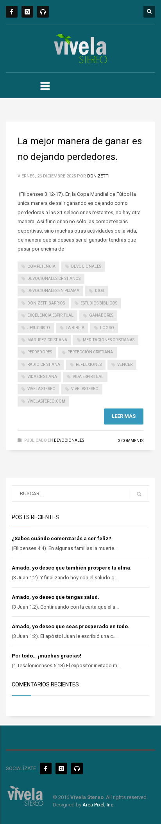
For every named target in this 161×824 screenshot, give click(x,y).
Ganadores (101, 315)
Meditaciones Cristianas (108, 340)
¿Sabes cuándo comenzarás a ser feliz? (61, 538)
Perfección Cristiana (90, 352)
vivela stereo (41, 389)
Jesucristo (38, 328)
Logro (107, 328)
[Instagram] (27, 12)
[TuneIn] (43, 12)
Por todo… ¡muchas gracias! (46, 656)
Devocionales (69, 440)
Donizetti (98, 176)
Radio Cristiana (43, 364)
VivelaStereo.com (46, 401)
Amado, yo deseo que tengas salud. (55, 597)
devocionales (86, 266)
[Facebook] (12, 12)
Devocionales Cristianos (53, 278)
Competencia (41, 266)
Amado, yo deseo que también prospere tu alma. (72, 568)
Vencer (124, 364)
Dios (99, 290)
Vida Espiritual (88, 376)
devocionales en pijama (53, 290)
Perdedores (39, 352)
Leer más (124, 416)
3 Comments (130, 441)
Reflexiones (89, 364)
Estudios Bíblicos (98, 303)
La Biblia (75, 328)
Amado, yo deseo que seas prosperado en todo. (70, 626)
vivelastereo (84, 389)
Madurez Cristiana (47, 340)
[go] (139, 494)
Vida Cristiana (42, 376)
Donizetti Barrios (46, 303)
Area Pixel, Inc (97, 805)
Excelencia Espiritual (50, 315)
